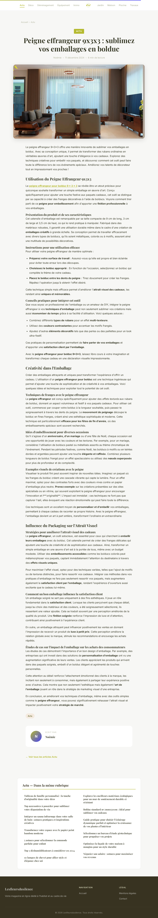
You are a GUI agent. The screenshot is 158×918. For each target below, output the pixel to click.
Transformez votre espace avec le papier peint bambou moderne (49, 831)
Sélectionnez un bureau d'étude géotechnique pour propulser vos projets (107, 835)
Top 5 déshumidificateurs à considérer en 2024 (49, 850)
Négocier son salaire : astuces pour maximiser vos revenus (108, 855)
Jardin (100, 5)
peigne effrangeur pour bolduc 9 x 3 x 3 (53, 185)
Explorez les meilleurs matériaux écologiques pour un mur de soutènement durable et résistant (108, 799)
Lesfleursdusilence (19, 889)
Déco (31, 5)
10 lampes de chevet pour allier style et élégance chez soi (45, 859)
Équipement (63, 5)
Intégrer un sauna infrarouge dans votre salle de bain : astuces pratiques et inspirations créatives (48, 820)
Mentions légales (127, 893)
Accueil (24, 22)
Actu (22, 5)
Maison (111, 5)
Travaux (134, 5)
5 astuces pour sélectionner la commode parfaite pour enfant (45, 842)
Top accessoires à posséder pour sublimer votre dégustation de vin (46, 808)
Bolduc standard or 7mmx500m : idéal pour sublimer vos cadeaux (106, 811)
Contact (123, 898)
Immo (76, 5)
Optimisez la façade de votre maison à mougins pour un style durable (103, 845)
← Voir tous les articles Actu (41, 756)
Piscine (122, 5)
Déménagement (45, 5)
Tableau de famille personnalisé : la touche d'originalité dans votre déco (47, 797)
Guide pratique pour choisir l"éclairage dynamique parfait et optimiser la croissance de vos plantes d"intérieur (107, 823)
